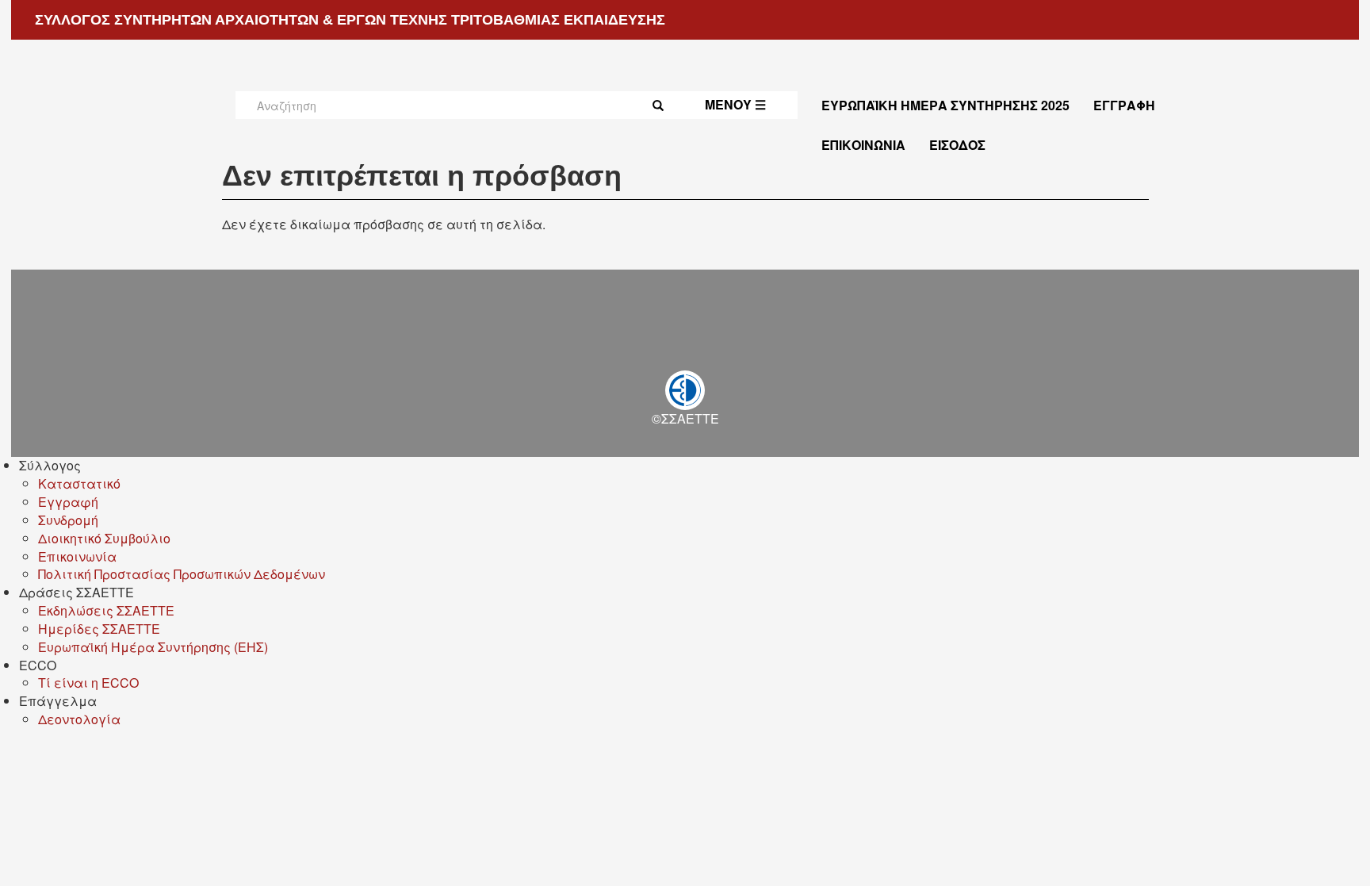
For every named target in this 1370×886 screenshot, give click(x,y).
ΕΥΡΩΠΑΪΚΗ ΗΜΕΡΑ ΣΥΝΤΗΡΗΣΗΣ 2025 (945, 105)
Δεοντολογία (79, 719)
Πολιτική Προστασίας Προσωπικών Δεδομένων (181, 574)
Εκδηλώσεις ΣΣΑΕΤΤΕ (106, 610)
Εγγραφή (1124, 105)
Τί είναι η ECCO (88, 682)
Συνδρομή (68, 520)
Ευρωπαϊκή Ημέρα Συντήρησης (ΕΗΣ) (153, 647)
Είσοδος (957, 145)
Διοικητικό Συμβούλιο (104, 538)
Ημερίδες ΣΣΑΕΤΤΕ (99, 628)
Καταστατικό (79, 483)
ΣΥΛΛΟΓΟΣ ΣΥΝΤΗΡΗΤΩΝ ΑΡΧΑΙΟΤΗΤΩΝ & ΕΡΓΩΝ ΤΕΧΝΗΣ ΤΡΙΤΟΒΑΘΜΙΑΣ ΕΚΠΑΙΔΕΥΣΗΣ (350, 20)
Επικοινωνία (863, 145)
